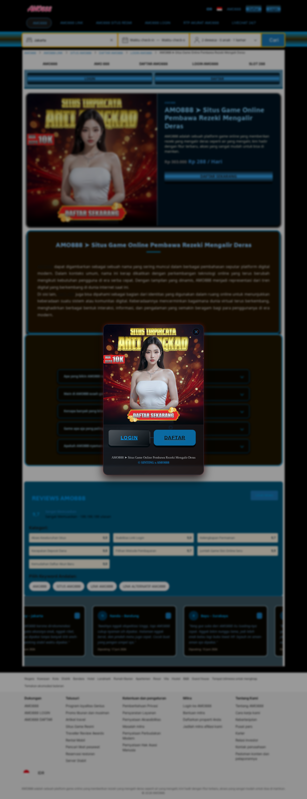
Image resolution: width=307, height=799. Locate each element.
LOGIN (129, 437)
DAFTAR (174, 437)
